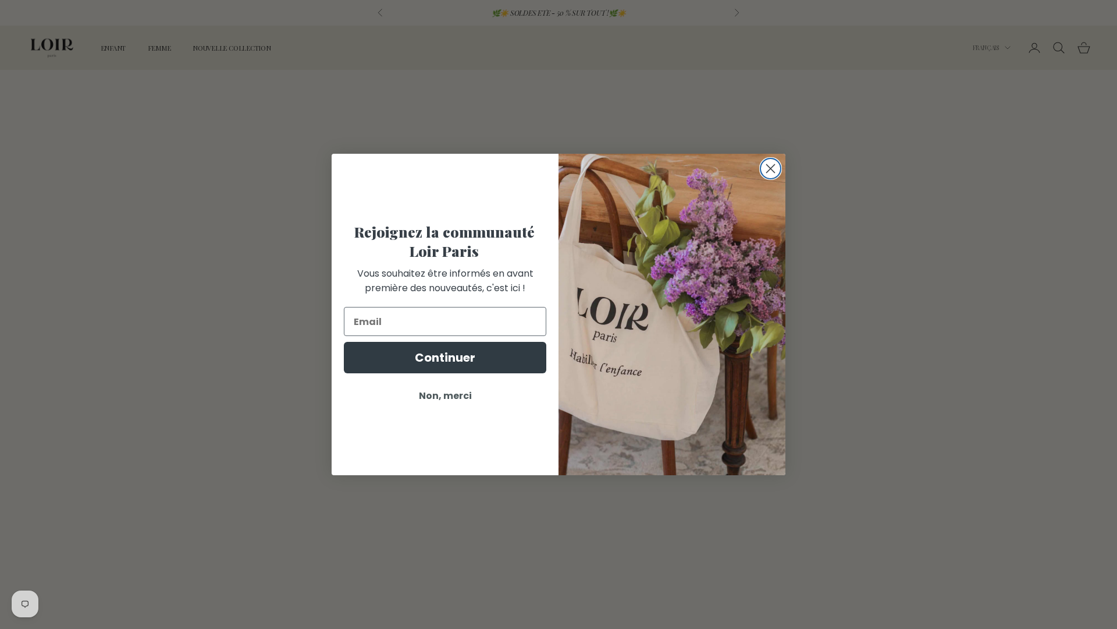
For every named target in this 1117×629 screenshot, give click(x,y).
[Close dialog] (770, 168)
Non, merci (445, 395)
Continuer (445, 357)
